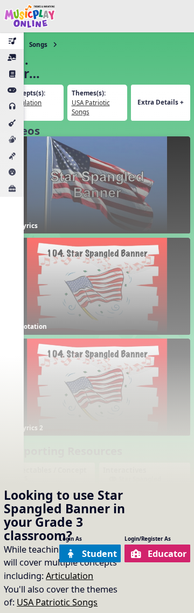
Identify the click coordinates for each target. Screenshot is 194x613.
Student (99, 553)
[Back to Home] (30, 16)
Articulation (69, 575)
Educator (167, 553)
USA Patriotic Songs (57, 602)
